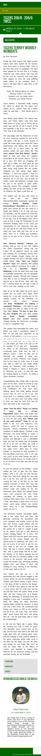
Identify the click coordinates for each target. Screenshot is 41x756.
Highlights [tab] (9, 666)
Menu (5, 5)
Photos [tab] (7, 671)
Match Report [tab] (10, 40)
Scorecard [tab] (9, 661)
